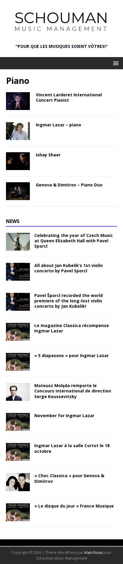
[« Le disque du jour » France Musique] (18, 517)
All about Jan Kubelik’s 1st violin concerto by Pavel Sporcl (68, 268)
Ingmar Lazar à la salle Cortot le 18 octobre (72, 448)
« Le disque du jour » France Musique (74, 506)
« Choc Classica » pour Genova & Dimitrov (69, 478)
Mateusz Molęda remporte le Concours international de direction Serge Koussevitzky (72, 391)
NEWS (12, 221)
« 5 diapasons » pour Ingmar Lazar (71, 355)
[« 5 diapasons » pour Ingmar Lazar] (18, 367)
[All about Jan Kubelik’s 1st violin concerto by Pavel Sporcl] (18, 277)
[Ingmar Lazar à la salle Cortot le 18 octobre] (18, 457)
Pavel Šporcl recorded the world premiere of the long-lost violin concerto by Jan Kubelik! (68, 301)
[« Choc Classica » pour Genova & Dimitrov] (18, 487)
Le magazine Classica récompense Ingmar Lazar (71, 328)
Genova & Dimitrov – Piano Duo (69, 185)
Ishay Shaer (48, 155)
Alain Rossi (93, 552)
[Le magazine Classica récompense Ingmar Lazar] (18, 337)
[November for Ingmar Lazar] (18, 427)
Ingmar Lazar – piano (58, 125)
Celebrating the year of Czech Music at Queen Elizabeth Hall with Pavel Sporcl (73, 240)
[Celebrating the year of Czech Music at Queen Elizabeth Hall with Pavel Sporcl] (18, 247)
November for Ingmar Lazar (64, 415)
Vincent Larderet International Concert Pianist (69, 97)
